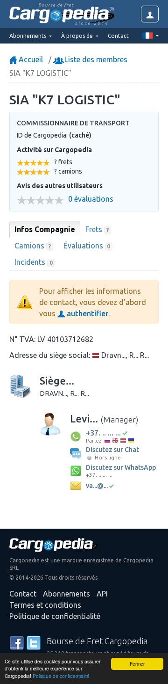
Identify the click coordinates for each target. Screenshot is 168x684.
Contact (118, 36)
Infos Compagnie (44, 229)
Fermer (137, 663)
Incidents (33, 262)
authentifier (86, 313)
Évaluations (87, 245)
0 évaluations (90, 199)
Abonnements (66, 593)
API (102, 593)
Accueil (30, 59)
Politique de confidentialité (61, 675)
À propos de (77, 36)
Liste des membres (95, 59)
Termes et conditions (45, 605)
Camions (32, 245)
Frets (97, 229)
